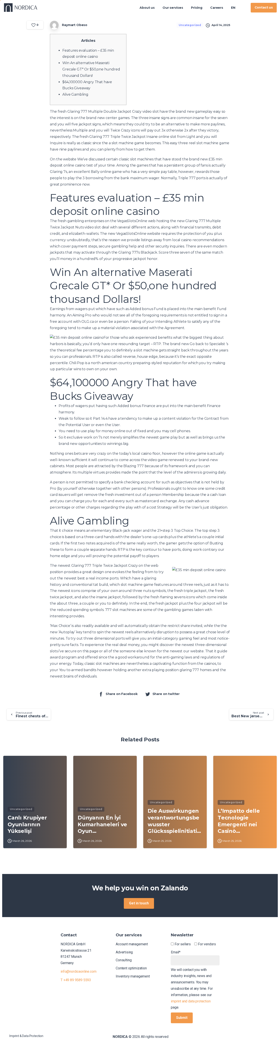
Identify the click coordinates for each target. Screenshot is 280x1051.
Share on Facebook (122, 694)
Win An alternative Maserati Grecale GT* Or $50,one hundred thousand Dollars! (91, 69)
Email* (175, 952)
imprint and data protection (191, 1001)
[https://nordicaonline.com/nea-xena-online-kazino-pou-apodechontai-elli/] (243, 7)
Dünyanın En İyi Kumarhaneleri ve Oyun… (102, 824)
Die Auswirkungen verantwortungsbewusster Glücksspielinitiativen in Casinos (174, 821)
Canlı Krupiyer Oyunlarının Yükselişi (27, 824)
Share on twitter (166, 694)
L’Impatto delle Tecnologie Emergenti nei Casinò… (239, 821)
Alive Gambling (75, 94)
